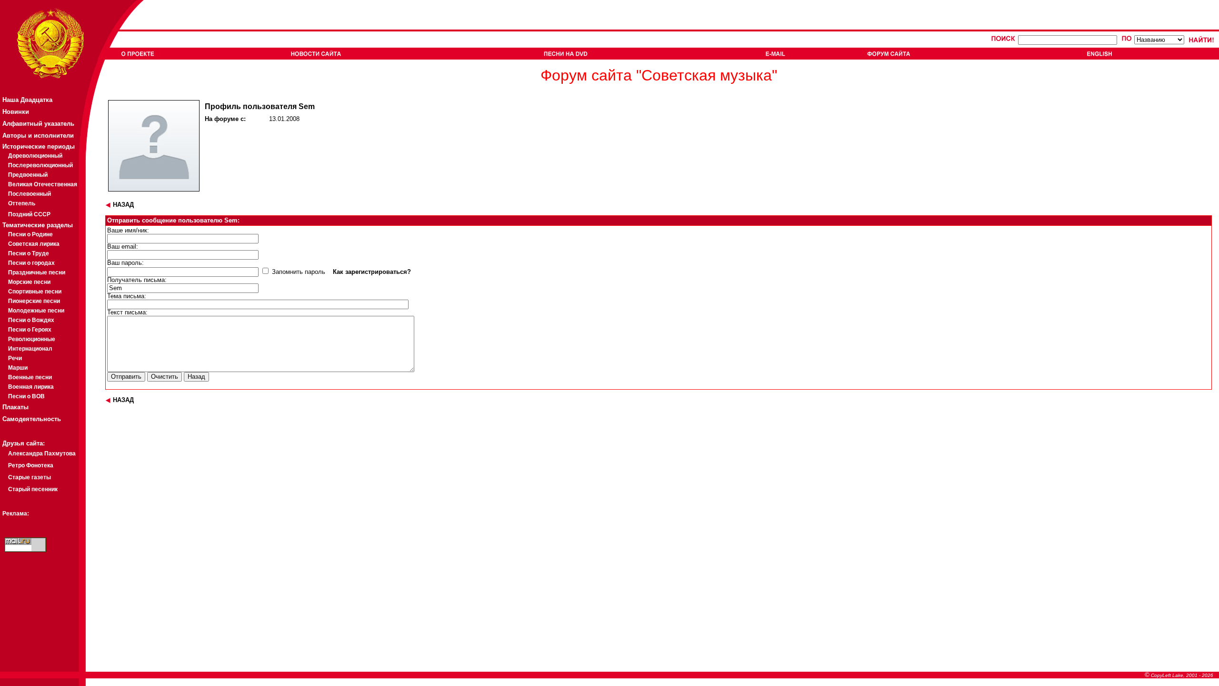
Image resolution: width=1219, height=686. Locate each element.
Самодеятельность (31, 419)
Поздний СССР (29, 214)
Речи (15, 358)
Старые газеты (29, 477)
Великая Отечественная (42, 184)
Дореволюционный (35, 155)
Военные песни (30, 377)
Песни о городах (31, 263)
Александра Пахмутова (42, 453)
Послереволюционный (40, 165)
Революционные (31, 339)
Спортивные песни (34, 291)
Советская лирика (34, 244)
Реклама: (15, 513)
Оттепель (21, 203)
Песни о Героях (29, 329)
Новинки (15, 111)
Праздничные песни (36, 272)
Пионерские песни (34, 301)
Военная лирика (31, 386)
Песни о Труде (28, 253)
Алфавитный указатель (38, 123)
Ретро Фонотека (30, 465)
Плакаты (15, 407)
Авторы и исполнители (38, 135)
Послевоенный (29, 194)
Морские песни (29, 282)
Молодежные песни (36, 310)
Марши (18, 367)
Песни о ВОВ (26, 396)
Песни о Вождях (31, 320)
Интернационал (30, 348)
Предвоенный (28, 175)
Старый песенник (33, 489)
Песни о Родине (30, 234)
